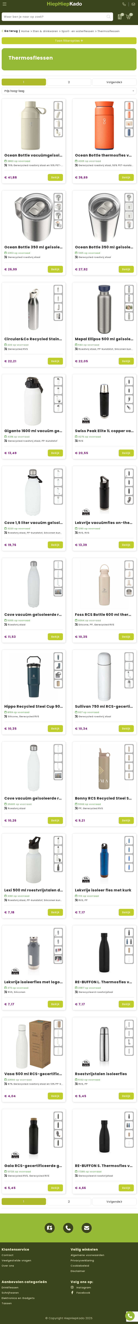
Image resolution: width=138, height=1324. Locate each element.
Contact (8, 1255)
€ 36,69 (81, 177)
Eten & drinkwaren (45, 31)
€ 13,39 (81, 545)
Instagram (83, 1287)
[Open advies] (130, 1316)
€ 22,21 (10, 361)
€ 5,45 (80, 1096)
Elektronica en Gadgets (18, 1298)
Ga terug (11, 31)
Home (25, 31)
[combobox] (53, 16)
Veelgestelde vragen (16, 1260)
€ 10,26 (10, 820)
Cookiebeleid (80, 1265)
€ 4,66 (80, 1188)
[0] (118, 16)
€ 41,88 (10, 177)
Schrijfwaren (10, 1292)
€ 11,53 (10, 637)
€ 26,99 (10, 269)
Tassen (7, 1303)
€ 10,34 (81, 729)
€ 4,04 (10, 1096)
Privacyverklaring (82, 1260)
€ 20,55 (81, 453)
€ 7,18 (9, 912)
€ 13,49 (10, 453)
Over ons (8, 1265)
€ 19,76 (10, 545)
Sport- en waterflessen (78, 31)
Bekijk (55, 177)
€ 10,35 (81, 637)
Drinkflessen (10, 1287)
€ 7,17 (80, 912)
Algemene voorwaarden (87, 1255)
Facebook (83, 1292)
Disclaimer (78, 1271)
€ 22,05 (81, 361)
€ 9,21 (80, 820)
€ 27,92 (81, 269)
